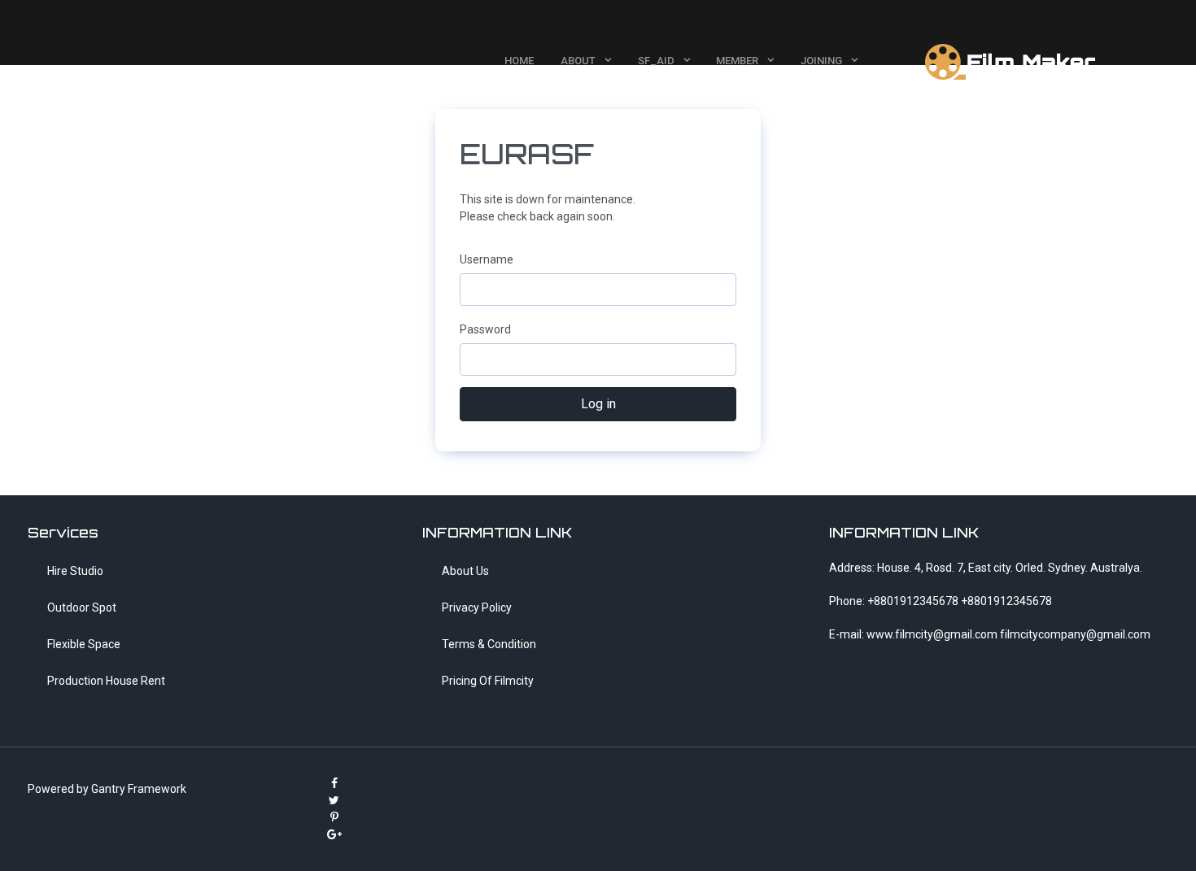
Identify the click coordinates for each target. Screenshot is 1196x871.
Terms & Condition (489, 644)
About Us (465, 570)
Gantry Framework (138, 788)
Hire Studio (75, 570)
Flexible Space (83, 644)
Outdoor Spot (81, 607)
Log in (598, 404)
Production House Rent (106, 680)
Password (485, 329)
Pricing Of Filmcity (488, 680)
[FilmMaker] (1012, 60)
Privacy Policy (477, 607)
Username (486, 259)
